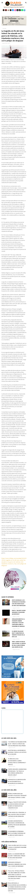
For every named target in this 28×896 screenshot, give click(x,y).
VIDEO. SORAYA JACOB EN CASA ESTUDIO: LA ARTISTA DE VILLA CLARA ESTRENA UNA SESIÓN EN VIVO (19, 644)
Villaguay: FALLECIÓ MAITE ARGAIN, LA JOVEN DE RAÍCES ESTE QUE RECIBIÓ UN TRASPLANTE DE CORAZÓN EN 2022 (17, 805)
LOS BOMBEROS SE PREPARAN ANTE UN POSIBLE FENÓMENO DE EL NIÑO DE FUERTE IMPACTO (16, 833)
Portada (4, 28)
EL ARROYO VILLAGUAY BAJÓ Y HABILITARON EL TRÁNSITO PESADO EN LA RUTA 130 (18, 634)
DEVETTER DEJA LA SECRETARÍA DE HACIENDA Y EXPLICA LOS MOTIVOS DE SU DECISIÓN (17, 752)
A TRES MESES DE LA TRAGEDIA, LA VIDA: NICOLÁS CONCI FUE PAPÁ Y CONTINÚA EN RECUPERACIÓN (17, 814)
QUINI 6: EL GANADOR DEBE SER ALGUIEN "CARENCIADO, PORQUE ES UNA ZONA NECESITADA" (16, 855)
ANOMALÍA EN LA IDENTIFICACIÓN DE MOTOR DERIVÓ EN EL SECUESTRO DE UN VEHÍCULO (17, 781)
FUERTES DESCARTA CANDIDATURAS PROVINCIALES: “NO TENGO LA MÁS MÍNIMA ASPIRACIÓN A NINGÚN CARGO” (17, 772)
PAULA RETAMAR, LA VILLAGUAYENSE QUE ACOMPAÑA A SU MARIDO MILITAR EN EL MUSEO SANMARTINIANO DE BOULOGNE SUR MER (17, 887)
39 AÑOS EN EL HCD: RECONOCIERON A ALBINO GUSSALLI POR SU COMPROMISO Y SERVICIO (17, 761)
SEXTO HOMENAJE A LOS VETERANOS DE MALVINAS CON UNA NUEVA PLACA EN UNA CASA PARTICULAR (18, 603)
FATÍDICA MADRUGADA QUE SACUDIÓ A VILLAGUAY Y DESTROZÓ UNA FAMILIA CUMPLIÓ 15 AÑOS (17, 795)
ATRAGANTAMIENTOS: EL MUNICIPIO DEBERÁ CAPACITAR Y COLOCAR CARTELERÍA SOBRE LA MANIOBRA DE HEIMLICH (18, 623)
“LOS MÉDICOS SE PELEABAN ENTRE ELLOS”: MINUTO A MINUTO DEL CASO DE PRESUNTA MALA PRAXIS (17, 743)
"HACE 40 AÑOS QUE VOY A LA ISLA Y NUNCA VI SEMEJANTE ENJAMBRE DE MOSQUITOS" (17, 847)
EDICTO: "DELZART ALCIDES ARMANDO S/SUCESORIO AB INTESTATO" (19, 612)
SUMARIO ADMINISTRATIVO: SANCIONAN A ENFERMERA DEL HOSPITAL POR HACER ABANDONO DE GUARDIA (17, 823)
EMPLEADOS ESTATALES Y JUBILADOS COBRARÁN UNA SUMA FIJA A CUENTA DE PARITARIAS (17, 864)
